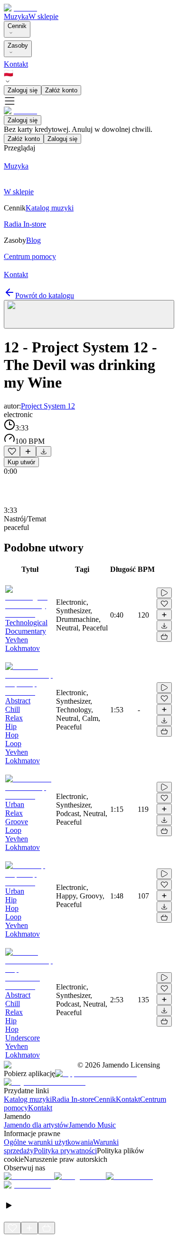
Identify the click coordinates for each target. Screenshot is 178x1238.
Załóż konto (61, 90)
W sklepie (43, 16)
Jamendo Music (92, 1125)
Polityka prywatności (65, 1151)
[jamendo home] (20, 8)
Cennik (17, 26)
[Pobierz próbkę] (43, 451)
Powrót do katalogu (44, 295)
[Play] (89, 314)
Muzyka (16, 16)
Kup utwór (21, 462)
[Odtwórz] (164, 593)
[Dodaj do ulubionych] (12, 451)
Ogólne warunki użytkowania (48, 1142)
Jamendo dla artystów (36, 1125)
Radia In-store (73, 1099)
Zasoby (18, 45)
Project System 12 (48, 406)
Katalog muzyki (28, 1099)
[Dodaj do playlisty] (28, 451)
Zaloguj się (22, 90)
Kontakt (16, 64)
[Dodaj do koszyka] (164, 636)
